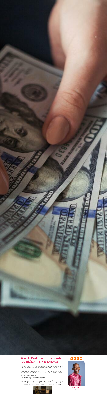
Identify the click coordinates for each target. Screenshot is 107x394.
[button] (71, 358)
